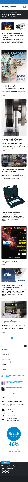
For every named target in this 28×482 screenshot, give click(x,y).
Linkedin (5, 471)
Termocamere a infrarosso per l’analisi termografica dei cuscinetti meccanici (13, 35)
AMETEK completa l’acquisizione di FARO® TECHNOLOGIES (12, 171)
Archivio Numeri (6, 352)
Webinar (4, 369)
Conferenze (5, 357)
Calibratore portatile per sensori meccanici (14, 387)
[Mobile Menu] (24, 7)
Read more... (3, 46)
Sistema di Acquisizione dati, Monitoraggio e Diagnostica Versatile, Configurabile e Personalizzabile (16, 382)
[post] (3, 377)
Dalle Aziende (5, 359)
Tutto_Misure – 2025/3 (9, 262)
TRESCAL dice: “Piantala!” (10, 375)
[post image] (14, 26)
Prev (8, 338)
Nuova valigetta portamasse (11, 212)
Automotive (5, 354)
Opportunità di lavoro (7, 367)
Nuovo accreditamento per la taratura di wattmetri (11, 322)
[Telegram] (25, 2)
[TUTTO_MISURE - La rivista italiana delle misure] (8, 7)
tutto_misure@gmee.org (12, 466)
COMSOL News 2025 (8, 86)
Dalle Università (6, 362)
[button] (13, 393)
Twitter (3, 471)
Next (20, 338)
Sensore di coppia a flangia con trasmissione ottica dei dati (11, 140)
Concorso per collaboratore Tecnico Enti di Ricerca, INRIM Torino (13, 286)
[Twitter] (20, 2)
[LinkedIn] (23, 2)
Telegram (8, 471)
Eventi (3, 364)
